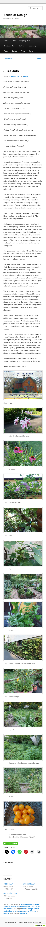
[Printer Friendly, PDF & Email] (10, 843)
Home (6, 41)
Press (23, 51)
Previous (7, 58)
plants (20, 911)
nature (15, 911)
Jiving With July (29, 883)
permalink (23, 913)
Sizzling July (8, 883)
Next (40, 58)
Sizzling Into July (10, 893)
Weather (33, 911)
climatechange (27, 909)
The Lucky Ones (9, 46)
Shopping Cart (24, 41)
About (6, 51)
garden (6, 911)
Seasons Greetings (24, 906)
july (10, 911)
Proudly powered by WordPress (29, 922)
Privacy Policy (10, 922)
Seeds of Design (15, 14)
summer (26, 911)
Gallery (31, 51)
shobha (25, 76)
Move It (13, 906)
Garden (21, 46)
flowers (36, 909)
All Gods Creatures (27, 904)
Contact (14, 51)
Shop (14, 41)
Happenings (32, 46)
